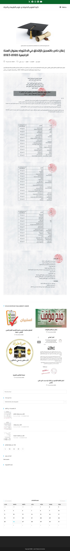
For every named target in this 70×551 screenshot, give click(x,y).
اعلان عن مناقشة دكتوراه (18, 435)
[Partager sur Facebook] (9, 449)
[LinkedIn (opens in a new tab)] (38, 2)
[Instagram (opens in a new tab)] (35, 2)
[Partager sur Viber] (23, 449)
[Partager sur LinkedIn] (18, 449)
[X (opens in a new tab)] (29, 2)
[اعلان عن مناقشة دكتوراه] (7, 437)
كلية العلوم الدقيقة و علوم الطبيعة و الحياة (21, 7)
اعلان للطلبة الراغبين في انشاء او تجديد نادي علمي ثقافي (51, 382)
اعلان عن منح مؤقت (17, 424)
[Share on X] (5, 449)
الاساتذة (32, 61)
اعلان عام (38, 61)
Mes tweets (6, 459)
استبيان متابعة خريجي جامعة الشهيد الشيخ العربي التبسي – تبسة (19, 331)
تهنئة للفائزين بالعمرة (19, 375)
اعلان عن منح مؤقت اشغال (19, 414)
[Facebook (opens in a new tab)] (32, 2)
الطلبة (27, 61)
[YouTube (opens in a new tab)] (40, 2)
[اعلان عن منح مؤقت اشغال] (7, 415)
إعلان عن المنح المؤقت (51, 330)
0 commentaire (25, 416)
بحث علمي (21, 61)
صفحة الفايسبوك (9, 464)
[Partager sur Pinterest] (14, 449)
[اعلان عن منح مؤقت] (7, 426)
